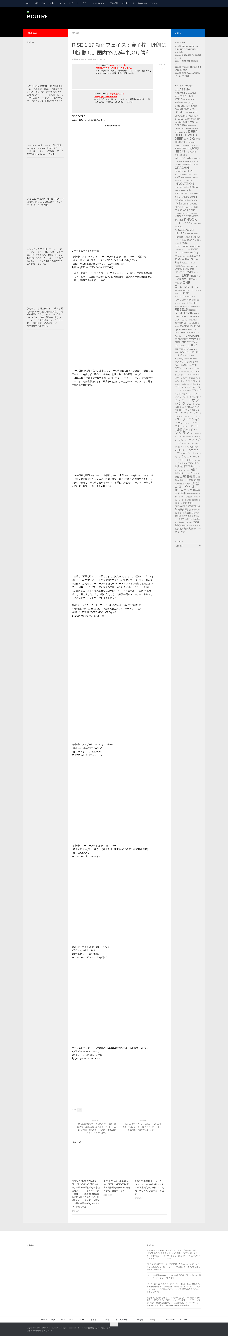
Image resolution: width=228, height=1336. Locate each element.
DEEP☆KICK (184, 138)
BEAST (193, 99)
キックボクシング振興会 (187, 384)
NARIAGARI (179, 269)
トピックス (74, 3)
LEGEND (189, 237)
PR (191, 299)
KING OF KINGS (191, 213)
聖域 (177, 525)
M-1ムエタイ (186, 250)
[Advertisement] (153, 18)
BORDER (186, 113)
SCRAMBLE (192, 320)
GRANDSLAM (180, 171)
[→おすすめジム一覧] (117, 65)
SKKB (177, 326)
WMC (187, 359)
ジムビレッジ (98, 3)
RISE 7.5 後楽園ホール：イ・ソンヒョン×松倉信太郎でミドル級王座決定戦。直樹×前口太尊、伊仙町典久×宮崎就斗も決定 (149, 1187)
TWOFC (192, 342)
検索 (36, 3)
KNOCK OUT (186, 221)
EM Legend (191, 142)
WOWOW (193, 359)
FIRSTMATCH (191, 152)
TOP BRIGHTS (181, 339)
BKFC (188, 106)
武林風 (178, 516)
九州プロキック (189, 466)
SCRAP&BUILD (180, 323)
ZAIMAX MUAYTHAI (189, 365)
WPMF (177, 362)
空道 (197, 522)
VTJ (195, 349)
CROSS (188, 128)
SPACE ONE (185, 326)
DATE (177, 132)
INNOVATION (184, 183)
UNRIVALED (187, 349)
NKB (193, 275)
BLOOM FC (189, 109)
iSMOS (177, 191)
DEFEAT (197, 139)
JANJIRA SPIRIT (194, 194)
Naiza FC (194, 266)
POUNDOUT (180, 296)
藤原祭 (189, 525)
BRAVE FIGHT (191, 115)
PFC (182, 293)
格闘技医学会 (184, 509)
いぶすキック (185, 368)
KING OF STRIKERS (187, 216)
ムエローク (189, 453)
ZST (177, 368)
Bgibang (190, 103)
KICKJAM (178, 213)
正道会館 (195, 513)
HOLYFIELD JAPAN (181, 174)
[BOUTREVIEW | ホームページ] (37, 17)
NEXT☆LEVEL (184, 272)
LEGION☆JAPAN (181, 246)
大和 (191, 480)
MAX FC (186, 253)
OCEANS (178, 283)
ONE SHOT (186, 290)
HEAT (190, 171)
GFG (185, 155)
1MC (177, 90)
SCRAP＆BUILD (192, 323)
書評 (193, 500)
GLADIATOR (183, 158)
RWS (196, 316)
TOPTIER (192, 339)
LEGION (184, 243)
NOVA (195, 279)
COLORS (180, 125)
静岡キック (180, 532)
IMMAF (184, 177)
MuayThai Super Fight (187, 261)
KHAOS (179, 207)
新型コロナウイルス (187, 484)
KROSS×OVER (185, 229)
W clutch (186, 356)
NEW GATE (189, 269)
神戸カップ (189, 522)
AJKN (182, 96)
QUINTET (192, 303)
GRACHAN (182, 167)
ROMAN (188, 316)
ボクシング (186, 443)
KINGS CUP (179, 220)
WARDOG (186, 351)
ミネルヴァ (192, 446)
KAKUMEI (193, 204)
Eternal (184, 145)
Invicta (186, 187)
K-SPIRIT (185, 204)
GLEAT (182, 161)
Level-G (192, 246)
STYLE (177, 333)
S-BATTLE (179, 320)
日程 (84, 3)
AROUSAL (186, 99)
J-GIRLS (184, 190)
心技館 (181, 484)
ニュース (61, 3)
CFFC (192, 122)
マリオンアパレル (180, 447)
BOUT (193, 112)
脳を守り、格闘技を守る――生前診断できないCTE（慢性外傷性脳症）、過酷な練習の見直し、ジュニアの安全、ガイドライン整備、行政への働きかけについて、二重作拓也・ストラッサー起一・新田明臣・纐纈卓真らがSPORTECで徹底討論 (45, 317)
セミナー (188, 423)
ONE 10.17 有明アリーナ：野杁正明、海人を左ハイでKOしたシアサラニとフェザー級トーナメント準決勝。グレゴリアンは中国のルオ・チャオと (173, 1266)
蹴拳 (177, 528)
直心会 (183, 519)
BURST (186, 122)
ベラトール (194, 437)
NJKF (185, 275)
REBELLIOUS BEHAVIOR (191, 306)
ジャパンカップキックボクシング (188, 410)
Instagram (142, 3)
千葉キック (184, 480)
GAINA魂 (178, 155)
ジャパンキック (188, 413)
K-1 (178, 203)
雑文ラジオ (197, 529)
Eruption (178, 145)
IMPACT (190, 177)
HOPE (190, 174)
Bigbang (180, 105)
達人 (181, 528)
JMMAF (194, 197)
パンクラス (186, 431)
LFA (197, 246)
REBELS (181, 309)
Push (43, 3)
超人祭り (196, 525)
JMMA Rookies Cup (182, 200)
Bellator (179, 102)
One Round (178, 290)
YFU (196, 362)
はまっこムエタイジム (188, 374)
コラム (184, 394)
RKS (196, 313)
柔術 (184, 502)
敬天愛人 (188, 484)
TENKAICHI (187, 332)
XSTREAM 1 (187, 361)
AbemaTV (181, 92)
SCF (186, 320)
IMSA (182, 181)
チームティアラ (185, 426)
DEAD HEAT (183, 132)
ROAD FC (179, 317)
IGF (178, 177)
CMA (196, 122)
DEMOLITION (181, 142)
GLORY (189, 161)
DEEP (193, 132)
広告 (177, 483)
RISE (79, 1110)
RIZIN (189, 313)
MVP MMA (186, 266)
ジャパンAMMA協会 (188, 407)
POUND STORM (182, 300)
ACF (194, 92)
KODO (186, 223)
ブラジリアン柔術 (184, 436)
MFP (188, 256)
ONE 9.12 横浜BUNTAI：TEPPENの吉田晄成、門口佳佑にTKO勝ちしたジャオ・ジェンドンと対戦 (45, 202)
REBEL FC (178, 306)
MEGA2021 (182, 256)
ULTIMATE (178, 349)
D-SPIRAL (194, 128)
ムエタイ (181, 450)
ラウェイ (187, 456)
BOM (178, 112)
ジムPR (190, 403)
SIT (199, 323)
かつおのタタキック (181, 371)
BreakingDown (181, 119)
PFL (188, 293)
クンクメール (186, 390)
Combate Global (190, 125)
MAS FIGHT (179, 253)
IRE (191, 187)
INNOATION (188, 180)
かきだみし (196, 368)
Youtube (154, 3)
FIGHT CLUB (181, 148)
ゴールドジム (191, 397)
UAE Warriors (184, 346)
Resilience (192, 310)
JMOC (193, 200)
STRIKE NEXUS (187, 329)
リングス (181, 463)
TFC (195, 333)
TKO (199, 336)
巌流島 (197, 480)
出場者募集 (188, 476)
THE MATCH (189, 335)
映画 (189, 500)
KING (183, 213)
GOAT (188, 164)
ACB (189, 93)
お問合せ (125, 3)
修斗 (195, 470)
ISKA (195, 187)
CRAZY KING (179, 128)
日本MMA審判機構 (192, 493)
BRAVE (179, 115)
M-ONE (194, 249)
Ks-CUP (187, 234)
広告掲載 (114, 3)
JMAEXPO (185, 197)
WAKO (177, 352)
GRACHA (195, 164)
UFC (193, 345)
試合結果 (76, 33)
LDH (182, 237)
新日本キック (184, 490)
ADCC (177, 96)
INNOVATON (179, 187)
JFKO (177, 197)
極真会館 (187, 512)
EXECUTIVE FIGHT (193, 145)
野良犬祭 (188, 528)
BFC (185, 103)
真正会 (189, 519)
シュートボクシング (187, 402)
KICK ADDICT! (188, 207)
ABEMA (184, 89)
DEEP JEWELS (186, 135)
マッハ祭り (195, 444)
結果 (52, 3)
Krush (179, 233)
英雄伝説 (183, 525)
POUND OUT (191, 296)
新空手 (182, 493)
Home (27, 3)
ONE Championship (187, 284)
